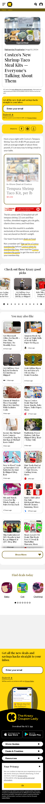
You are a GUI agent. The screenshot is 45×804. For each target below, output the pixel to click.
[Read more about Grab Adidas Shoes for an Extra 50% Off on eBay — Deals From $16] (33, 360)
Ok (22, 786)
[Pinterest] (27, 128)
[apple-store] (12, 734)
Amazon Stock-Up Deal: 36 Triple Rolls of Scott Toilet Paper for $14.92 (33, 339)
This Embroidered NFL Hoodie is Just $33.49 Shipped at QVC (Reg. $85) (11, 538)
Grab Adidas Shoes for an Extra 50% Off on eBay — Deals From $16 (32, 371)
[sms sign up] (22, 209)
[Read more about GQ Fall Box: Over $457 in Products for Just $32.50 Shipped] (12, 360)
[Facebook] (21, 128)
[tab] (7, 304)
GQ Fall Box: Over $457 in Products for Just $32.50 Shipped (11, 371)
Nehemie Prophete (14, 49)
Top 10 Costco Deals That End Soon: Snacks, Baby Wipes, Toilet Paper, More (33, 405)
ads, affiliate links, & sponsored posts (22, 89)
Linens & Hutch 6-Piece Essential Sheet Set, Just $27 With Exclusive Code (11, 405)
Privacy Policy (31, 118)
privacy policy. (22, 776)
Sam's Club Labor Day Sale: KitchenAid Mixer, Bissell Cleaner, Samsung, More (32, 502)
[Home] (9, 4)
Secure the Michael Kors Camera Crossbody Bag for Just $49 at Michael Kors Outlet (12, 437)
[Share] (33, 128)
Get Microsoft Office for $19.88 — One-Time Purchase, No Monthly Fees (11, 340)
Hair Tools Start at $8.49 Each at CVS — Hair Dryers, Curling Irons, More (32, 470)
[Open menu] (4, 4)
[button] (39, 744)
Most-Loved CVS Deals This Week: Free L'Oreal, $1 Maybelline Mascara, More (32, 539)
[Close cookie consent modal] (39, 766)
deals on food (29, 239)
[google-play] (33, 734)
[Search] (35, 4)
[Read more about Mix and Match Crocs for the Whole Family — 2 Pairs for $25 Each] (12, 489)
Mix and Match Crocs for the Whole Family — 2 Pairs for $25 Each (11, 501)
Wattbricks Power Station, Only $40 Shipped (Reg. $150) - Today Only (32, 436)
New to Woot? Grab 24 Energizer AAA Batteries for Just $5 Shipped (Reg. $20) (12, 470)
